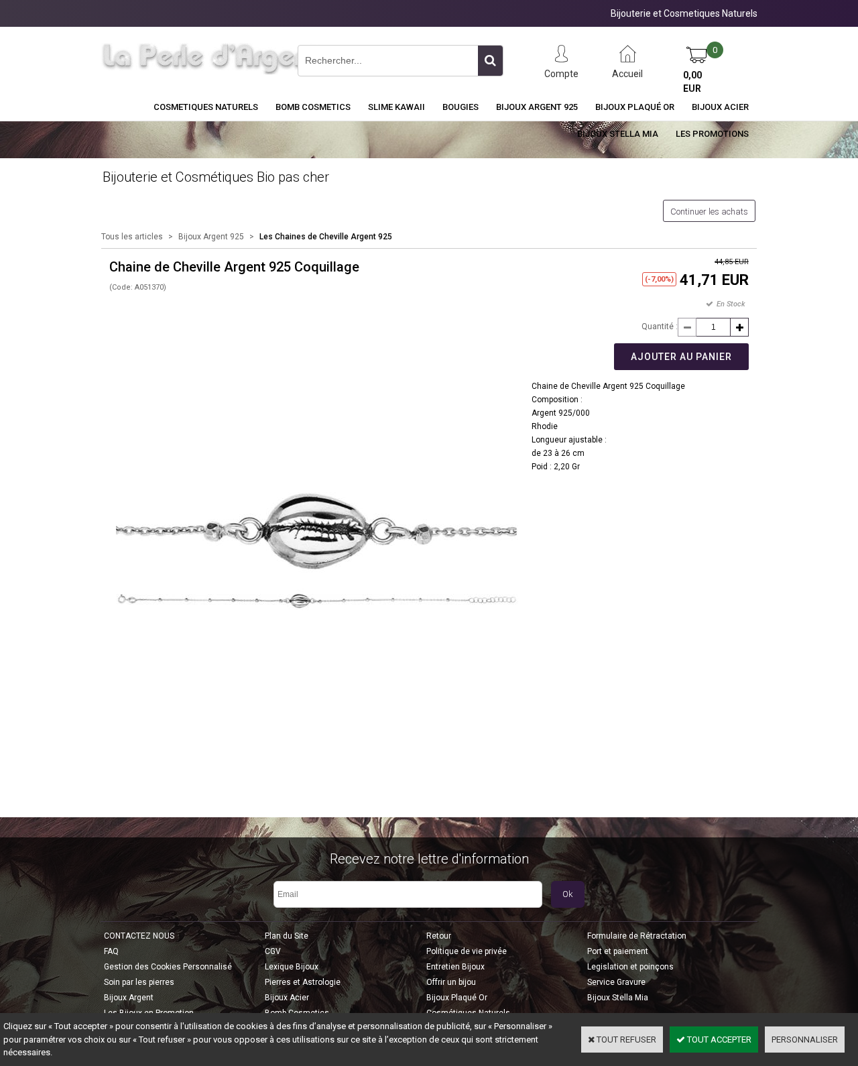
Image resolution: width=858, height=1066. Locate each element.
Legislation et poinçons (630, 966)
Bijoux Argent (129, 997)
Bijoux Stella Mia (617, 134)
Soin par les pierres (139, 982)
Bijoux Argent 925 (537, 107)
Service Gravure (616, 982)
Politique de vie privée (466, 951)
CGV (273, 951)
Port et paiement (617, 951)
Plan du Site (286, 936)
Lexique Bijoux (291, 966)
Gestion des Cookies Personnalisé (168, 966)
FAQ (111, 951)
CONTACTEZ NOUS (139, 936)
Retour (438, 936)
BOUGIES (460, 107)
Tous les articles (132, 236)
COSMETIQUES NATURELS (206, 107)
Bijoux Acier (720, 107)
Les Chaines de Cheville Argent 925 (325, 236)
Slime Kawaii (396, 107)
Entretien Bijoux (455, 966)
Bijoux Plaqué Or (634, 107)
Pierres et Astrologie (303, 982)
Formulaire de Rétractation (636, 936)
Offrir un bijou (451, 982)
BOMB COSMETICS (313, 107)
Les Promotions (712, 134)
